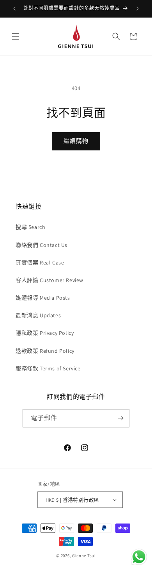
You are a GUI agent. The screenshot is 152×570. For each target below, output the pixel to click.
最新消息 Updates (38, 315)
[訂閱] (120, 418)
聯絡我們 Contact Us (41, 244)
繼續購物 (76, 141)
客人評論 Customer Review (49, 280)
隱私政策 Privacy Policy (45, 332)
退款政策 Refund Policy (45, 350)
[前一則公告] (14, 8)
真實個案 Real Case (40, 262)
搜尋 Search (30, 227)
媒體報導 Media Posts (43, 297)
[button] (15, 36)
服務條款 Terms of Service (48, 368)
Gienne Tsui (84, 555)
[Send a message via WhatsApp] (139, 557)
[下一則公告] (137, 8)
